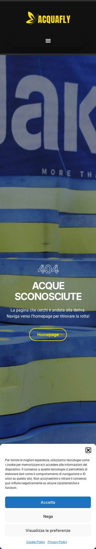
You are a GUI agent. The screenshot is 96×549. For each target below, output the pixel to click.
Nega (48, 516)
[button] (88, 450)
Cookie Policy (35, 542)
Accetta (48, 502)
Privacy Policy (57, 542)
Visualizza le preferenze (48, 530)
